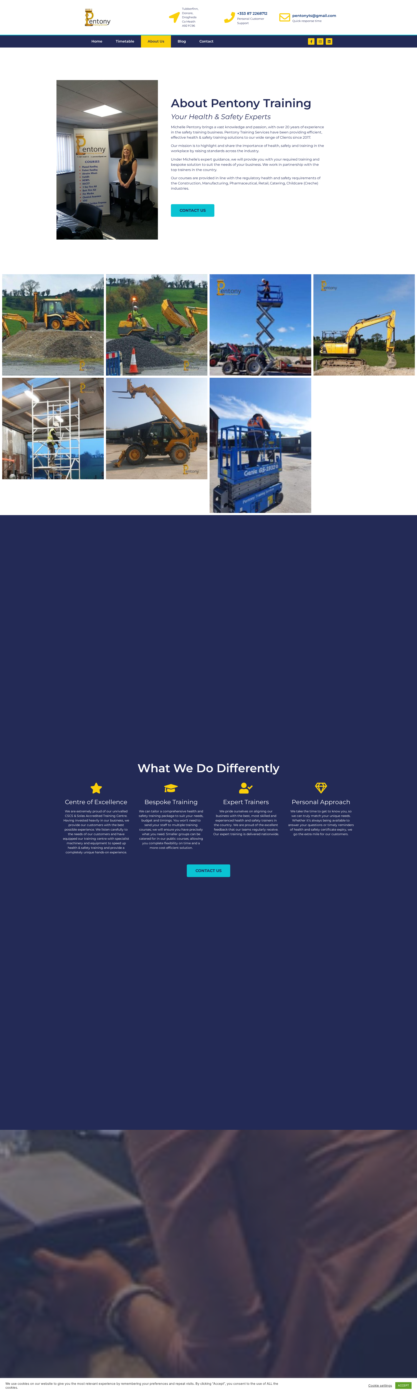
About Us (156, 41)
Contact (206, 41)
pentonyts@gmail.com (314, 15)
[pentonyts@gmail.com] (284, 17)
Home (96, 41)
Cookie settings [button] (380, 1386)
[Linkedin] (329, 41)
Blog (182, 41)
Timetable (125, 41)
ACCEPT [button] (403, 1385)
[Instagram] (320, 41)
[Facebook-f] (311, 41)
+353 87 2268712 (252, 13)
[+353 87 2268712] (229, 17)
